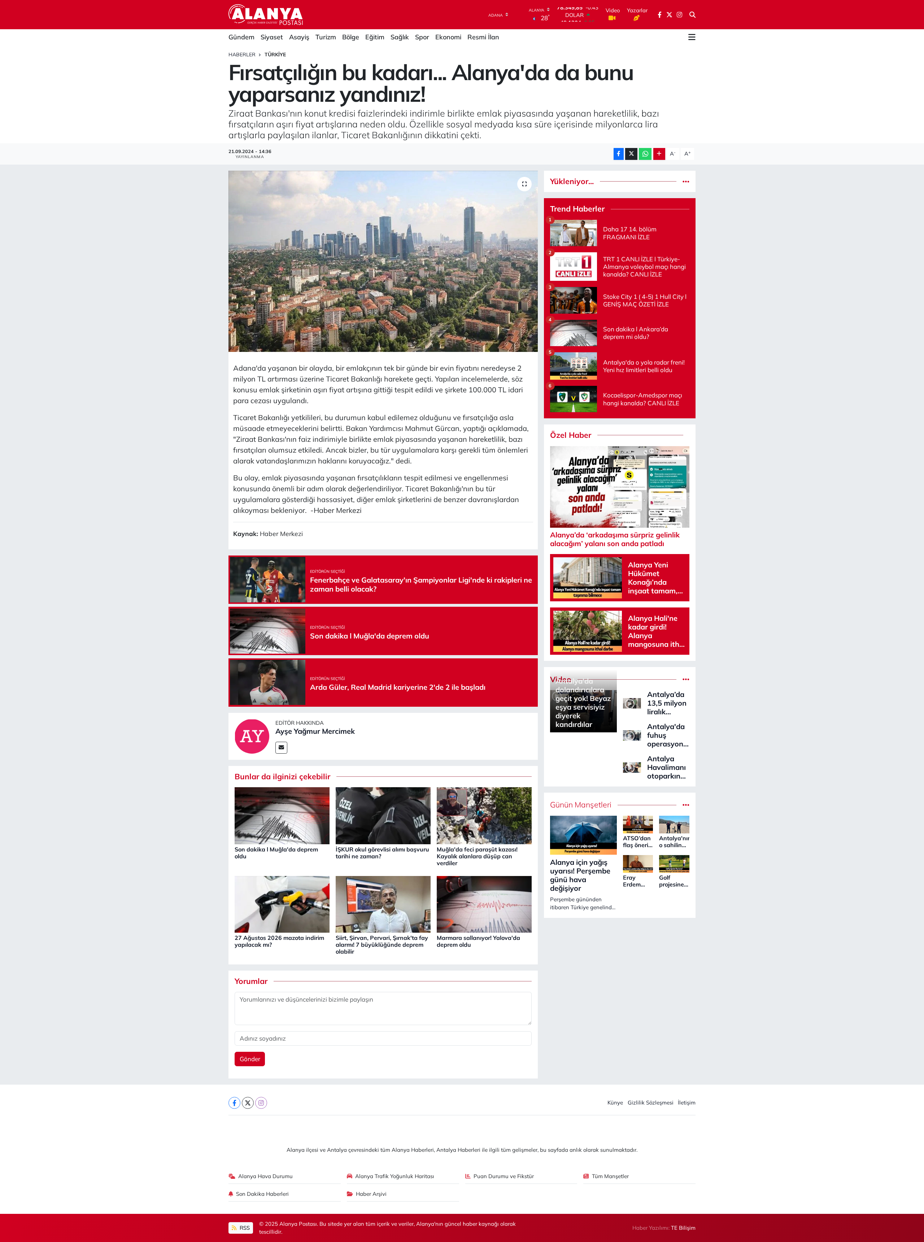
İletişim (687, 1102)
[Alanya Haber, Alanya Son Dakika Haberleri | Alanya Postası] (266, 14)
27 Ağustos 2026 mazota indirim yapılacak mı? (279, 941)
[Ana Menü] (692, 37)
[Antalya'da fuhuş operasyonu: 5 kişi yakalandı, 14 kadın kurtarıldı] (632, 734)
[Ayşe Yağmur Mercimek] (252, 735)
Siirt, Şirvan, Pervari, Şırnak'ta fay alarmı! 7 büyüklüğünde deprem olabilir (382, 944)
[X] (248, 1103)
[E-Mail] (281, 748)
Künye (615, 1102)
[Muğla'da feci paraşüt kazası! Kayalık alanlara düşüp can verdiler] (484, 815)
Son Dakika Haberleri (262, 1193)
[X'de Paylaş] (631, 154)
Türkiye (275, 54)
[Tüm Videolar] (686, 679)
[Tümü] (686, 181)
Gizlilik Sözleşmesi (651, 1102)
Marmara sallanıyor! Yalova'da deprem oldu (478, 941)
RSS (244, 1227)
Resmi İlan (483, 37)
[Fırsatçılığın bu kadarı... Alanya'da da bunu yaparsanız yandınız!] (383, 261)
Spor (422, 37)
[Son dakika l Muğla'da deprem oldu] (282, 815)
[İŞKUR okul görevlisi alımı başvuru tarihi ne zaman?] (383, 815)
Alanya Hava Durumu (265, 1176)
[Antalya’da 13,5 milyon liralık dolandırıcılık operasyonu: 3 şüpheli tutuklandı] (632, 702)
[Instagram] (261, 1103)
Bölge (350, 37)
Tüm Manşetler (610, 1176)
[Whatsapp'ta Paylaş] (645, 154)
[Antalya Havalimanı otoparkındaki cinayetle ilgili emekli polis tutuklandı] (632, 766)
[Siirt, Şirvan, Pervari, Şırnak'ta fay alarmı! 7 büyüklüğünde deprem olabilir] (383, 903)
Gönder (250, 1059)
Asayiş (299, 37)
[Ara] (692, 14)
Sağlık (400, 37)
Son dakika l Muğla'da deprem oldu (276, 853)
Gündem (241, 37)
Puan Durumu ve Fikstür (504, 1176)
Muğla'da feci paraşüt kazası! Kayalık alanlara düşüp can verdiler (477, 856)
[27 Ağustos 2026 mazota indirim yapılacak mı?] (282, 903)
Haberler (242, 54)
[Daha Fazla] (659, 154)
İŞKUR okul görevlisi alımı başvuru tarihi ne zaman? (382, 853)
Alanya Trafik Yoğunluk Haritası (394, 1176)
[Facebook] (234, 1103)
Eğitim (374, 37)
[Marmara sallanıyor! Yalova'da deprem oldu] (484, 903)
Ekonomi (448, 37)
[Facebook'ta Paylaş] (619, 154)
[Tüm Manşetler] (686, 805)
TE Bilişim (683, 1227)
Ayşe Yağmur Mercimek (315, 731)
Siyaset (272, 37)
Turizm (325, 37)
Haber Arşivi (371, 1193)
